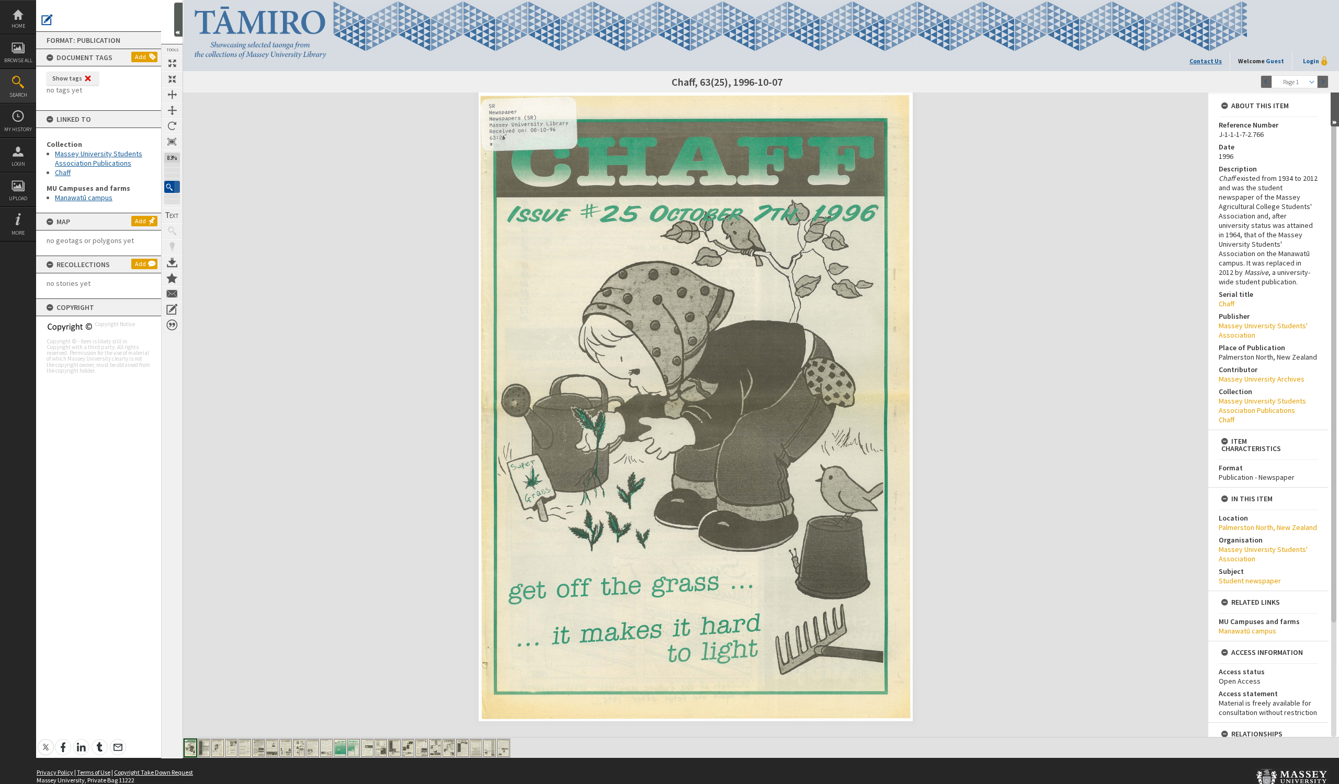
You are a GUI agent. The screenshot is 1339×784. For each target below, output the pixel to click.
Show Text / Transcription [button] (172, 215)
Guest (1275, 61)
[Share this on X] (46, 741)
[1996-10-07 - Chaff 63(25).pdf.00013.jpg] (353, 748)
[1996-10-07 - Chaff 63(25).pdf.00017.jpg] (408, 748)
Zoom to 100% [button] (172, 141)
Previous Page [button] (1266, 82)
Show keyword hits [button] (172, 231)
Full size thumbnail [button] (172, 63)
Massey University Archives (1261, 379)
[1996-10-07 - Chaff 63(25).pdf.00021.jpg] (462, 748)
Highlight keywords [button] (172, 247)
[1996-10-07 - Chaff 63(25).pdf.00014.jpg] (367, 748)
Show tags (67, 78)
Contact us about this (172, 294)
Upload (18, 198)
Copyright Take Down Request (153, 772)
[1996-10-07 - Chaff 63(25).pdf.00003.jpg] (217, 748)
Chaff (63, 172)
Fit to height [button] (172, 110)
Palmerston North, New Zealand (1268, 527)
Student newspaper (1250, 580)
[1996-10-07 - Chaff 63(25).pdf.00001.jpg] (190, 748)
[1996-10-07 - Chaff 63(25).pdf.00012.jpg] (340, 748)
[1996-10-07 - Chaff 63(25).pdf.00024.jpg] (503, 748)
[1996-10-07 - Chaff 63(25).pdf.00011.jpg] (326, 748)
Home (18, 25)
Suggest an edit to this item (47, 20)
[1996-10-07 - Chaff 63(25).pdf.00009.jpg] (299, 748)
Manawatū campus (83, 197)
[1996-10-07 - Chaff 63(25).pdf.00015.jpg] (381, 748)
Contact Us (1205, 61)
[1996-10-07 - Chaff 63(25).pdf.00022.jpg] (476, 748)
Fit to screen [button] (172, 79)
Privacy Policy (55, 772)
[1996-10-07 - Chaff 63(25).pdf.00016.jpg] (394, 748)
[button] (172, 187)
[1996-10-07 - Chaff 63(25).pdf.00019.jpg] (435, 748)
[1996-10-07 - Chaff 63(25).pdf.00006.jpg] (258, 748)
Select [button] (1312, 82)
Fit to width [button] (172, 94)
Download (172, 262)
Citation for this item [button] (172, 325)
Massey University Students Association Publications (98, 158)
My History (18, 129)
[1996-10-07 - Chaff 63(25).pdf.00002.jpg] (204, 748)
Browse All (18, 60)
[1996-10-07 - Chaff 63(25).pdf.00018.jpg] (421, 748)
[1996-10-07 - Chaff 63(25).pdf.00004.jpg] (231, 748)
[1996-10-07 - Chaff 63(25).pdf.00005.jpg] (245, 748)
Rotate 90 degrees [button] (172, 126)
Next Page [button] (1323, 82)
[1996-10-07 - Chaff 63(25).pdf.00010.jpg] (313, 748)
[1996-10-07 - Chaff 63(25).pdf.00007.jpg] (272, 748)
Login (18, 163)
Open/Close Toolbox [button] (178, 20)
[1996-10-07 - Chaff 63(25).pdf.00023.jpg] (489, 748)
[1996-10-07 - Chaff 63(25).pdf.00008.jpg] (285, 748)
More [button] (18, 232)
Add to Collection (172, 278)
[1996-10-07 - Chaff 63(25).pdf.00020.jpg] (448, 748)
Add (140, 57)
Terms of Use (93, 772)
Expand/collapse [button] (1335, 109)
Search (18, 94)
